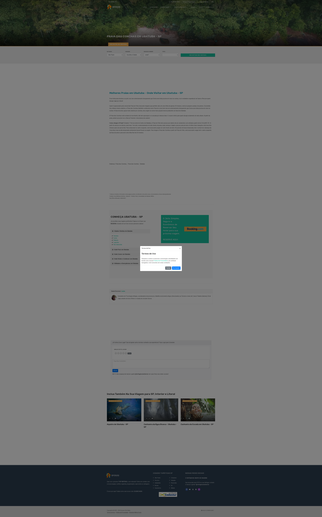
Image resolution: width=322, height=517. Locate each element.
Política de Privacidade (161, 260)
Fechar (168, 268)
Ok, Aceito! (176, 268)
